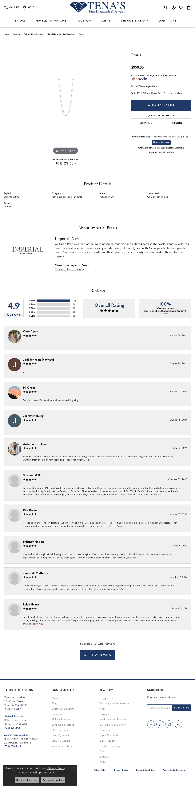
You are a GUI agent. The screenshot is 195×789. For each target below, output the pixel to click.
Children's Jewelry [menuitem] (109, 746)
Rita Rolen (30, 510)
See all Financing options (144, 86)
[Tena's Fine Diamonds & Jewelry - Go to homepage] (97, 7)
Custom (85, 20)
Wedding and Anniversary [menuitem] (114, 703)
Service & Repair (135, 20)
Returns (177, 123)
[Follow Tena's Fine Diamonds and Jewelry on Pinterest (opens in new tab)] (160, 724)
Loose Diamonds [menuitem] (109, 735)
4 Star (32, 304)
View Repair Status (62, 746)
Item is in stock (161, 142)
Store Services (60, 730)
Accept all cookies (53, 780)
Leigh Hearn (31, 604)
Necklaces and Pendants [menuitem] (113, 719)
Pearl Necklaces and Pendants (61, 35)
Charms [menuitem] (104, 757)
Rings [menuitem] (102, 709)
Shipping (146, 123)
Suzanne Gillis (32, 475)
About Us (57, 698)
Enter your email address (161, 697)
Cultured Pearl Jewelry (34, 35)
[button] (30, 7)
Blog (54, 703)
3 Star (32, 308)
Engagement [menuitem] (106, 698)
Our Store (167, 20)
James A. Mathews (35, 573)
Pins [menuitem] (101, 751)
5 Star (32, 301)
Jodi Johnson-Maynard (38, 360)
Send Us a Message (63, 725)
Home (6, 35)
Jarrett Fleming (33, 416)
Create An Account (63, 709)
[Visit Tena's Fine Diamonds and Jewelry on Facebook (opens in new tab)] (151, 724)
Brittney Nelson (33, 542)
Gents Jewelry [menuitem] (107, 741)
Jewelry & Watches (51, 20)
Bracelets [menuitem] (104, 730)
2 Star (32, 312)
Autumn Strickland (35, 444)
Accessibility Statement (174, 770)
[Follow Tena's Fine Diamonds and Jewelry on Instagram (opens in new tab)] (169, 724)
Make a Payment (61, 719)
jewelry (16, 35)
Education (57, 714)
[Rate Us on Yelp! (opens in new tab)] (178, 724)
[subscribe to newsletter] (181, 707)
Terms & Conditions (145, 770)
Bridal (20, 20)
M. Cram (29, 388)
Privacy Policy (121, 770)
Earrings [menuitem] (104, 714)
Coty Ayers (30, 331)
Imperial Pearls (106, 197)
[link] (11, 7)
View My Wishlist (61, 735)
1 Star (32, 316)
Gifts (106, 20)
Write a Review (97, 655)
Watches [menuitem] (104, 762)
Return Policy (100, 770)
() (74, 301)
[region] (66, 98)
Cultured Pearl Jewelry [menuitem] (112, 725)
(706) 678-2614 (66, 163)
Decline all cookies (27, 780)
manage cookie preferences (37, 772)
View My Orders (61, 741)
